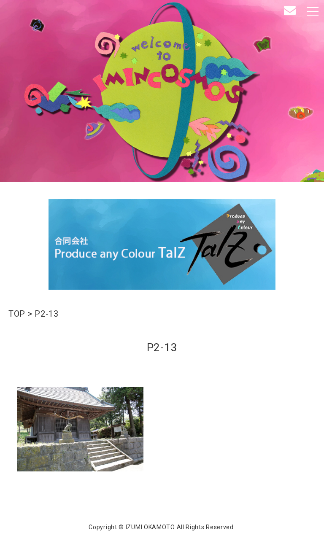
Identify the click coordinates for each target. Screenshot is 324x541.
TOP (16, 314)
